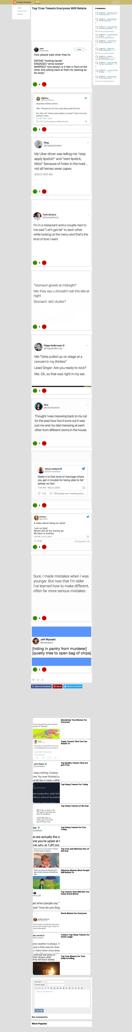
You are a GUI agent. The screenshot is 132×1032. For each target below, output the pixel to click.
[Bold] (42, 988)
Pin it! (59, 686)
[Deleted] (48, 988)
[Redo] (39, 988)
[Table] (69, 988)
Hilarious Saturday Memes (106, 57)
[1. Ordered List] (54, 988)
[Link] (72, 988)
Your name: (38, 982)
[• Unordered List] (51, 988)
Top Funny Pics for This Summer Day (107, 41)
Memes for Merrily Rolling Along (106, 49)
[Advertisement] (106, 113)
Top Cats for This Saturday (108, 35)
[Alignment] (78, 988)
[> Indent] (60, 988)
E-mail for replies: (40, 985)
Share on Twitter (74, 686)
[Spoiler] (75, 988)
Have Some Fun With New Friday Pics (108, 19)
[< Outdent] (57, 988)
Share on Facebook (43, 686)
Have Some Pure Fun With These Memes (108, 27)
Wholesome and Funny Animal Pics (108, 13)
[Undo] (36, 988)
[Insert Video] (66, 988)
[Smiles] (81, 988)
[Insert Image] (63, 988)
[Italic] (45, 988)
